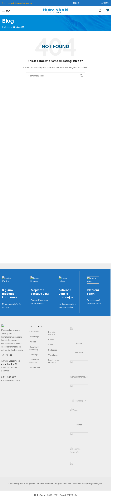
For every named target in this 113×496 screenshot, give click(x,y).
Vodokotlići (34, 367)
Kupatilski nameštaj (34, 348)
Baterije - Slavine (52, 333)
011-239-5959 (9, 377)
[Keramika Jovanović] (79, 451)
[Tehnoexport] (79, 400)
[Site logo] (55, 10)
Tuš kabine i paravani (34, 360)
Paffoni (79, 343)
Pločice (32, 341)
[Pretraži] (100, 11)
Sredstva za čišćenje (53, 361)
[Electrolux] (79, 436)
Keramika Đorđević (79, 376)
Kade (50, 344)
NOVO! (76, 3)
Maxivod (79, 352)
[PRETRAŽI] (81, 75)
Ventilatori (53, 355)
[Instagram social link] (7, 355)
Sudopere (52, 350)
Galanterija (34, 331)
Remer (79, 424)
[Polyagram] (79, 388)
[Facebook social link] (3, 355)
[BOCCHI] (79, 364)
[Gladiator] (79, 331)
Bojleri (51, 339)
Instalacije (34, 336)
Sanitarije (33, 354)
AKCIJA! (105, 3)
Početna (6, 27)
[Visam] (79, 412)
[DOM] (79, 466)
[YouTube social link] (11, 355)
